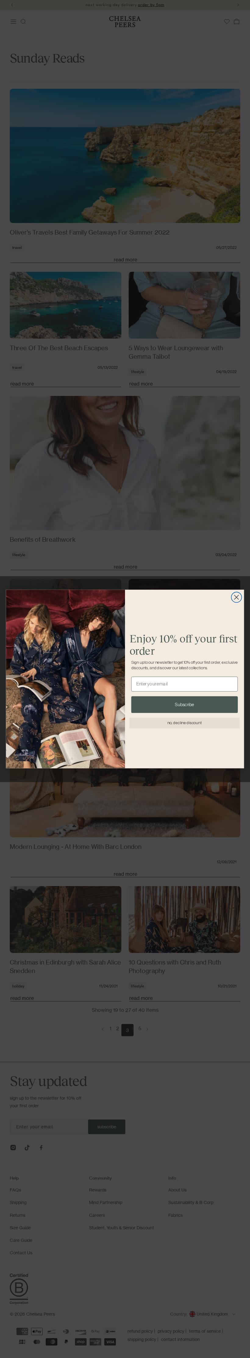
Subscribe (184, 704)
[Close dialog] (236, 597)
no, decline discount (184, 723)
